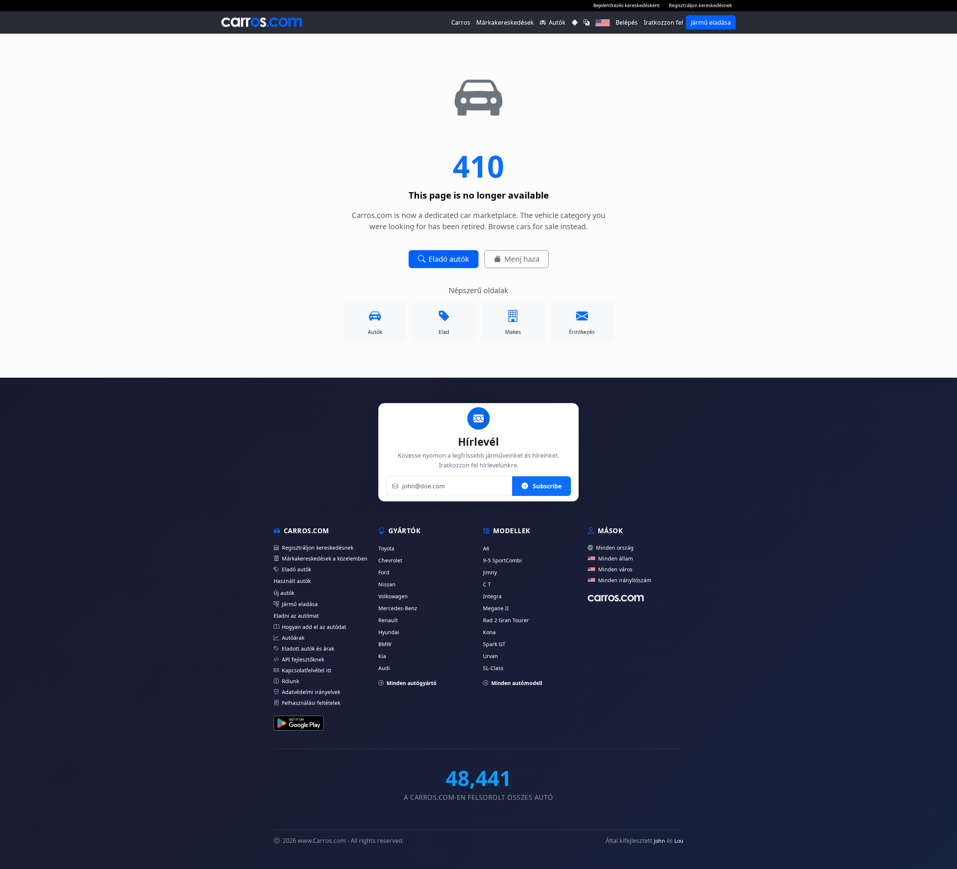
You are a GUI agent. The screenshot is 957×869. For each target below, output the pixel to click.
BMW (384, 644)
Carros (460, 22)
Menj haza (521, 259)
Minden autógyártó (412, 683)
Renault (388, 620)
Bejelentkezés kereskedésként (626, 5)
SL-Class (493, 668)
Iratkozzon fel (663, 22)
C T (487, 584)
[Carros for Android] (575, 22)
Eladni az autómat (296, 615)
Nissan (387, 584)
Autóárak (293, 637)
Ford (384, 572)
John (659, 840)
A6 (486, 548)
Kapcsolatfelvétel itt (306, 670)
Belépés (627, 22)
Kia (382, 656)
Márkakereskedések (505, 22)
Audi (384, 668)
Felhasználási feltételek (311, 702)
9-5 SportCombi (502, 560)
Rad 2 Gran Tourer (506, 620)
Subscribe (546, 486)
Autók (557, 22)
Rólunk (290, 681)
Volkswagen (393, 596)
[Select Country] (603, 22)
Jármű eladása (711, 22)
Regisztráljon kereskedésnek (700, 5)
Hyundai (388, 632)
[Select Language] (587, 22)
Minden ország (615, 547)
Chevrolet (390, 560)
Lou (678, 840)
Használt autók (292, 580)
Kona (489, 632)
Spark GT (494, 644)
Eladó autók (448, 259)
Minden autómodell (516, 683)
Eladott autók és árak (308, 648)
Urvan (490, 656)
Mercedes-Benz (397, 608)
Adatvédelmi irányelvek (311, 691)
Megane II (496, 608)
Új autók (284, 592)
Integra (492, 596)
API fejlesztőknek (303, 659)
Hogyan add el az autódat (314, 626)
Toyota (386, 548)
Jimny (490, 572)
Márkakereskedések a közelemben (324, 558)
